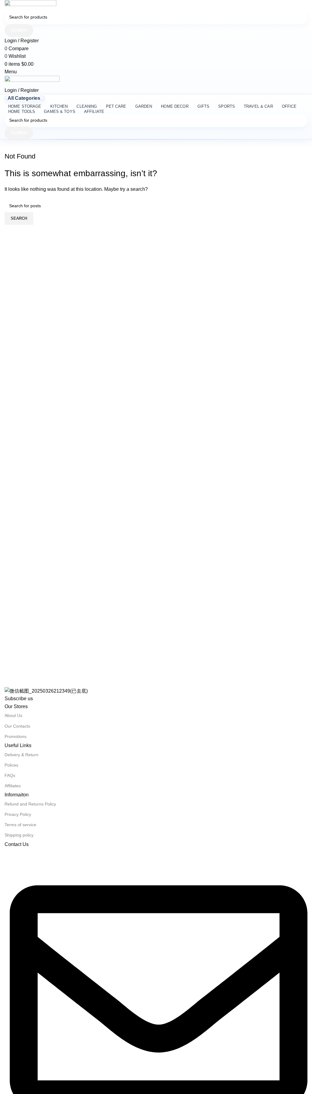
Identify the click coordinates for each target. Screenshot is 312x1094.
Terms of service (20, 824)
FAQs (10, 775)
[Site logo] (30, 4)
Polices (11, 765)
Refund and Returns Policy (30, 804)
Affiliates (13, 785)
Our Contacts (17, 726)
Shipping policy (19, 835)
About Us (13, 715)
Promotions (16, 736)
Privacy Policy (18, 814)
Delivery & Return (21, 754)
